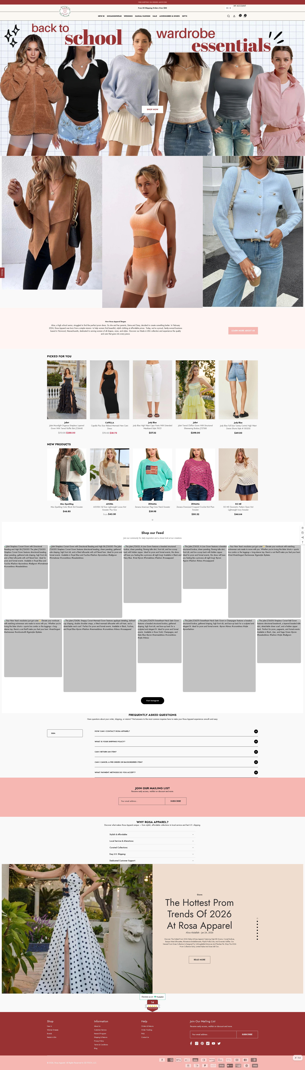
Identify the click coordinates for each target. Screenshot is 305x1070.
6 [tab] (257, 933)
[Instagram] (196, 1043)
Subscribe (175, 801)
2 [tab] (257, 921)
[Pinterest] (202, 1043)
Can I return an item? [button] (106, 751)
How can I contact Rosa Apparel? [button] (112, 731)
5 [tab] (257, 930)
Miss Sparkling (66, 504)
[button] (228, 8)
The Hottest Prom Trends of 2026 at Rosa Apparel (199, 914)
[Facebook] (191, 1043)
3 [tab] (257, 924)
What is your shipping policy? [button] (110, 741)
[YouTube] (213, 1043)
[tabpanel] (66, 480)
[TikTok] (208, 1043)
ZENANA (152, 504)
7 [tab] (257, 936)
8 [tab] (257, 939)
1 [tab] (152, 519)
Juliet (66, 422)
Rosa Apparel (59, 1062)
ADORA (109, 504)
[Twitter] (219, 1043)
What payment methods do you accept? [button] (115, 772)
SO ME (238, 504)
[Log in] (234, 16)
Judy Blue (152, 422)
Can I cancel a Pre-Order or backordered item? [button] (119, 762)
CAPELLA (109, 422)
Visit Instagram (152, 700)
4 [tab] (257, 927)
